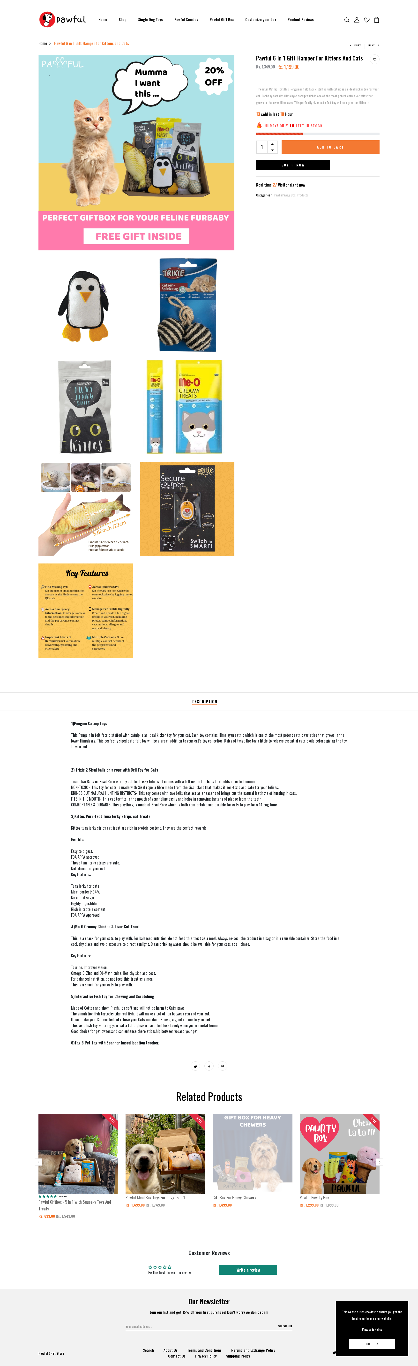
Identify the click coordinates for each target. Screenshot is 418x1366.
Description (204, 702)
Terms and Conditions (204, 1350)
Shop (123, 19)
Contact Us (177, 1355)
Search (148, 1350)
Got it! (372, 1344)
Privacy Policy (205, 1355)
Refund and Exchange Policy (253, 1350)
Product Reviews (301, 19)
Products (302, 194)
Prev (357, 45)
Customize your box (260, 19)
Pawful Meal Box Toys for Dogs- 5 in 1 (155, 1197)
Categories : (264, 194)
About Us (171, 1350)
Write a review (248, 1270)
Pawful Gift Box (222, 19)
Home (102, 19)
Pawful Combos (186, 19)
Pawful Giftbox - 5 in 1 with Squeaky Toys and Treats (74, 1205)
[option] (78, 1170)
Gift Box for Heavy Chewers (234, 1197)
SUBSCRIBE (285, 1326)
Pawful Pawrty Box (314, 1197)
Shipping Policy (238, 1355)
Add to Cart (330, 147)
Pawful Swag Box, (285, 194)
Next (371, 45)
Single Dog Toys (150, 19)
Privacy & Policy (372, 1329)
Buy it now (293, 164)
